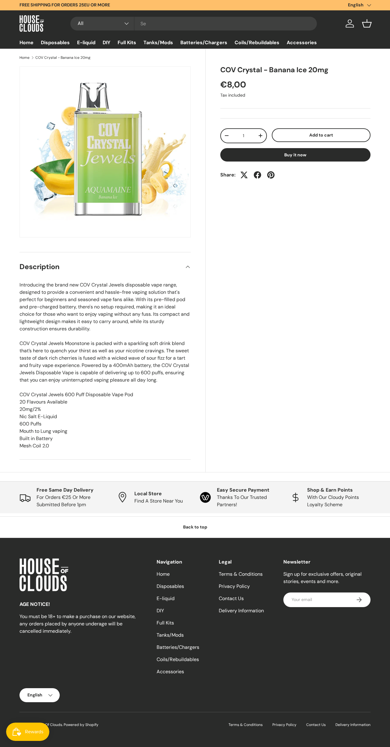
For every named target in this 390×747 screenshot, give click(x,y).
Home (27, 42)
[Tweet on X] (244, 175)
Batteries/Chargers (203, 42)
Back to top (195, 527)
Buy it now (295, 155)
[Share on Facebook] (257, 175)
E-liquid (86, 42)
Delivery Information (241, 610)
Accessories (302, 42)
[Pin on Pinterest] (271, 175)
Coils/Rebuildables (257, 42)
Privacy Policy (234, 586)
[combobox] (193, 23)
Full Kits (127, 42)
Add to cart (321, 135)
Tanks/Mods (158, 42)
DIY (106, 42)
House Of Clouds (48, 724)
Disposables (55, 42)
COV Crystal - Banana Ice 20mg (62, 57)
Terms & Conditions (241, 574)
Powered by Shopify (81, 724)
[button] (367, 23)
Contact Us (231, 598)
